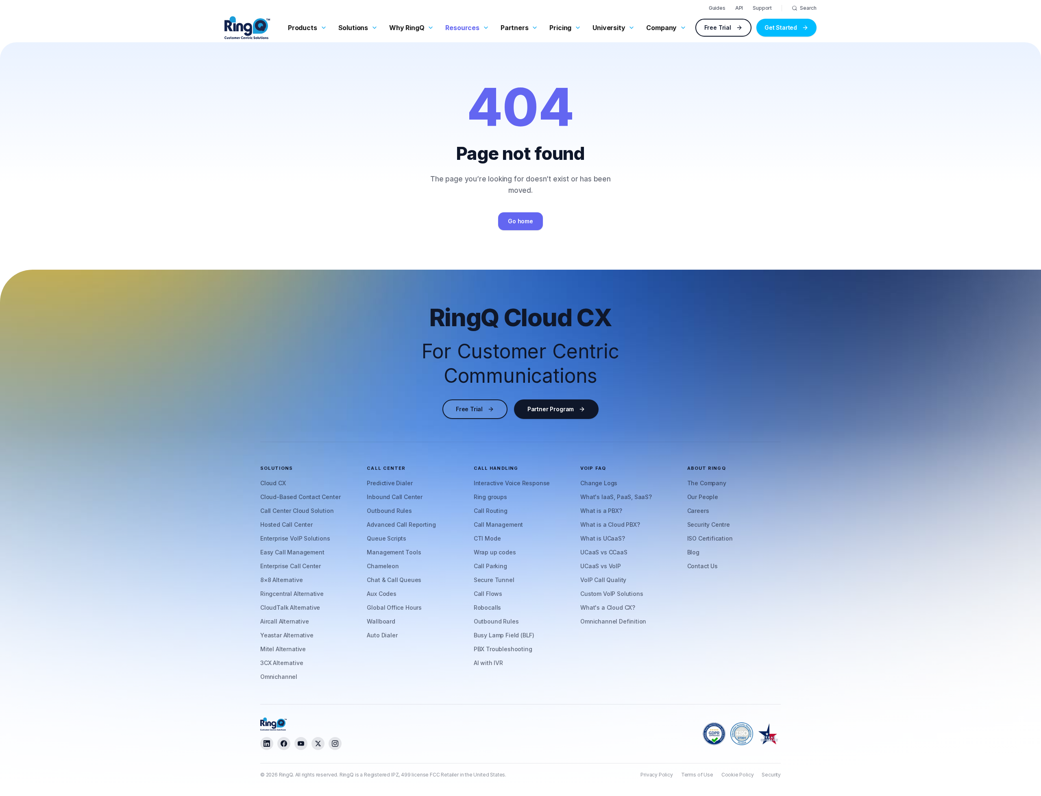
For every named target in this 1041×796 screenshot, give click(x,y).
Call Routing (490, 510)
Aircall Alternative (284, 621)
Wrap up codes (495, 552)
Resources (462, 28)
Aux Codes (381, 593)
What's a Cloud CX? (607, 607)
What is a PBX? (601, 510)
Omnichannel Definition (613, 621)
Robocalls (487, 607)
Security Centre (708, 524)
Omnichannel (278, 676)
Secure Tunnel (494, 579)
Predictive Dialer (389, 483)
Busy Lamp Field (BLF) (504, 635)
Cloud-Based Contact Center (300, 496)
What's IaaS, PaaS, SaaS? (616, 496)
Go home (520, 221)
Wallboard (381, 621)
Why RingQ (406, 28)
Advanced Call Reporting (401, 524)
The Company (706, 483)
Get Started (780, 27)
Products (302, 28)
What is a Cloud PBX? (610, 524)
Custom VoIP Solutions (611, 593)
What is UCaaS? (602, 538)
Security (771, 775)
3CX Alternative (281, 662)
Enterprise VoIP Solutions (295, 538)
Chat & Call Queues (394, 579)
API (739, 8)
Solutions (353, 28)
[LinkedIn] (266, 743)
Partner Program (550, 409)
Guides (717, 8)
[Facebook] (283, 743)
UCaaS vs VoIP (600, 566)
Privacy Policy (656, 775)
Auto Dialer (382, 635)
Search (808, 8)
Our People (702, 496)
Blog (693, 552)
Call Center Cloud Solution (296, 510)
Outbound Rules (389, 510)
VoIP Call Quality (603, 579)
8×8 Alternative (281, 579)
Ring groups (490, 496)
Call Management (498, 524)
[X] (317, 743)
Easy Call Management (292, 552)
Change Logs (598, 483)
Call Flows (488, 593)
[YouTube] (300, 743)
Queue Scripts (386, 538)
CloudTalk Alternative (290, 607)
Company (661, 28)
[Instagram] (335, 743)
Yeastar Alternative (287, 635)
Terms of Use (697, 775)
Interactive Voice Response (512, 483)
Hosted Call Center (286, 524)
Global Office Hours (394, 607)
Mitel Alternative (283, 649)
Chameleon (383, 566)
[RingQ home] (247, 27)
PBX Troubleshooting (503, 649)
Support (762, 8)
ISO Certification (710, 538)
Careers (698, 510)
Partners (515, 28)
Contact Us (702, 566)
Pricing (560, 28)
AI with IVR (488, 662)
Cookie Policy (737, 775)
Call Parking (490, 566)
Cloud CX (273, 483)
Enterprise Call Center (290, 566)
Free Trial (717, 27)
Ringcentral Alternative (292, 593)
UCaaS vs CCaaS (603, 552)
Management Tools (394, 552)
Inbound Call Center (394, 496)
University (608, 28)
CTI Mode (487, 538)
